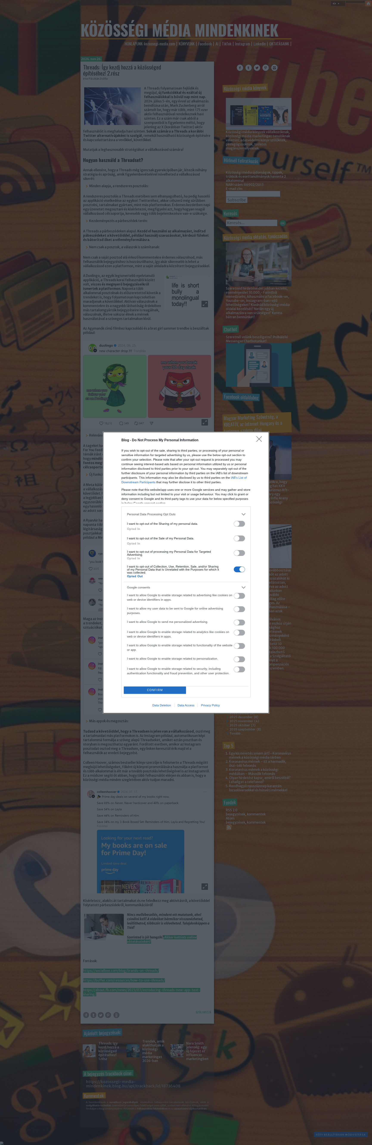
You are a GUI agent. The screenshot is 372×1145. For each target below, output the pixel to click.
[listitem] (186, 514)
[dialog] (186, 572)
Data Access (186, 705)
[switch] (239, 524)
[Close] (260, 440)
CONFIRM (155, 690)
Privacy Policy (210, 705)
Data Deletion (161, 705)
